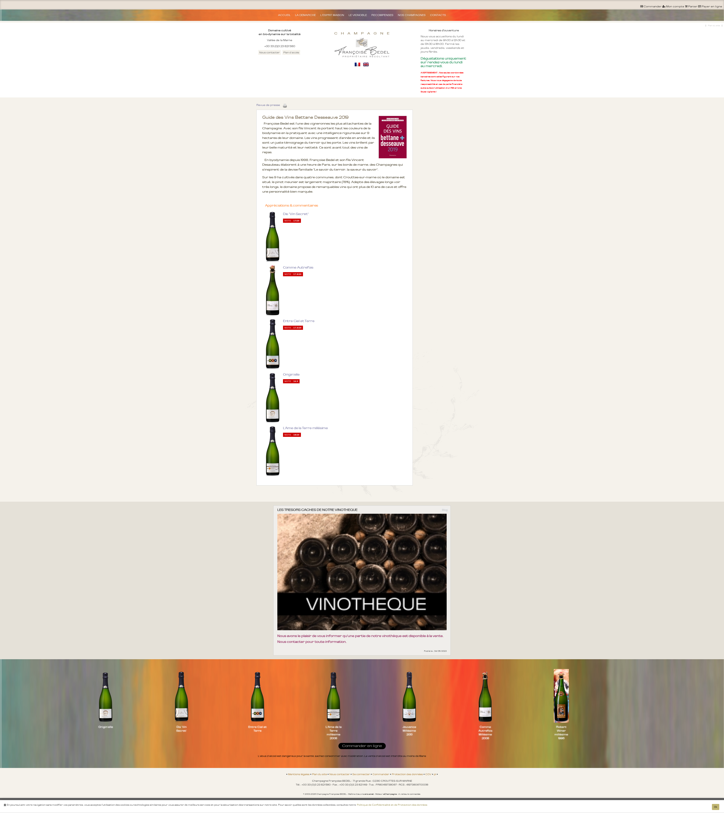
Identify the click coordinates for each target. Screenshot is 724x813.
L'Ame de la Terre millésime (305, 428)
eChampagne (390, 794)
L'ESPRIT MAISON (332, 15)
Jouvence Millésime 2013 (409, 730)
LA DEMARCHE (305, 15)
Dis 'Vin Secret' (181, 728)
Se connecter (361, 774)
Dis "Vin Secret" (296, 214)
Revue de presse (268, 105)
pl (435, 774)
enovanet (369, 794)
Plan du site (714, 25)
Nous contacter (269, 52)
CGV (428, 774)
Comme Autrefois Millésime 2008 (485, 732)
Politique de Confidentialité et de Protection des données (392, 805)
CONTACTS (438, 15)
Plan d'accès (291, 52)
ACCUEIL (284, 15)
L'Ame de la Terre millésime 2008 (333, 732)
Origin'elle (291, 374)
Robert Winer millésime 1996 (561, 732)
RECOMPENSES (382, 15)
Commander (381, 774)
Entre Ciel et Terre (298, 321)
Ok (715, 807)
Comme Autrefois (298, 267)
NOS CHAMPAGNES (412, 15)
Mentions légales (299, 774)
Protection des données (407, 774)
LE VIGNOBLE (358, 15)
